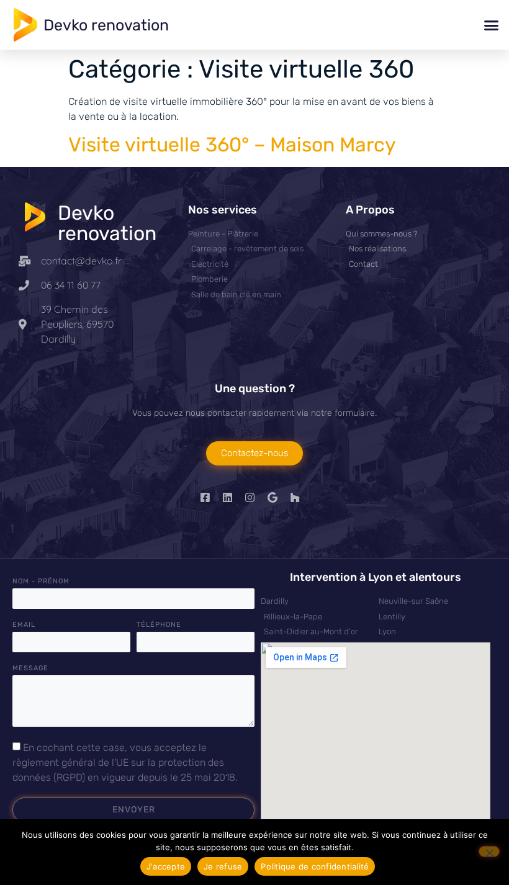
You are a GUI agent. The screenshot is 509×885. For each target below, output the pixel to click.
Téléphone (159, 625)
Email (23, 625)
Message (30, 668)
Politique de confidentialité (315, 866)
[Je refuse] (489, 851)
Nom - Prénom (41, 581)
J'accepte (165, 866)
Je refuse (223, 866)
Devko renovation (106, 25)
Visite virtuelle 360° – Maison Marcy (232, 144)
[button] (491, 25)
